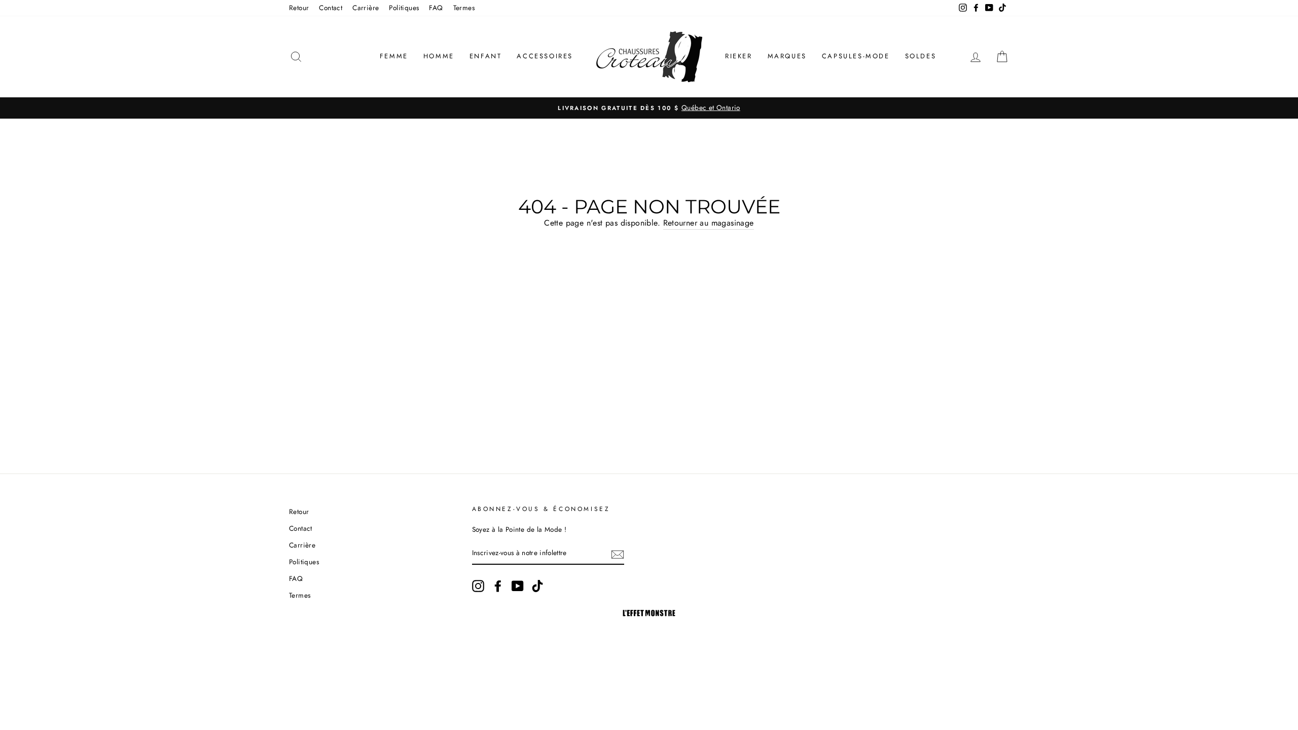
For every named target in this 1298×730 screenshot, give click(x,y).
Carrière (365, 8)
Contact (330, 8)
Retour (299, 8)
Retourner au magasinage (708, 223)
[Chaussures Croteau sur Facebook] (498, 586)
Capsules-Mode (856, 56)
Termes (464, 8)
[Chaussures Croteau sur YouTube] (518, 586)
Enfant (486, 56)
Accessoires (545, 56)
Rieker (738, 56)
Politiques (404, 8)
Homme (438, 56)
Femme (394, 56)
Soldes (920, 56)
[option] (649, 108)
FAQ (436, 8)
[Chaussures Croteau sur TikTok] (537, 586)
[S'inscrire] (617, 553)
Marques (787, 56)
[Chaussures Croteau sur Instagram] (478, 586)
